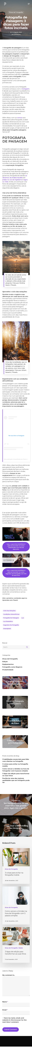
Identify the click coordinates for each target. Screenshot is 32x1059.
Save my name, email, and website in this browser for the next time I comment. (14, 1020)
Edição (5, 661)
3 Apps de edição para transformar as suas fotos (15, 774)
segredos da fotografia (11, 625)
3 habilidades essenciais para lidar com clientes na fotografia (15, 760)
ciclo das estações (9, 610)
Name (5, 1002)
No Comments (16, 34)
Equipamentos (8, 664)
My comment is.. (8, 975)
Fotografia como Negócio (12, 667)
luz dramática (8, 621)
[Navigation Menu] (29, 4)
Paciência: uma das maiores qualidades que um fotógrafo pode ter (16, 780)
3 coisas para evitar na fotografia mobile (15, 765)
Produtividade (7, 670)
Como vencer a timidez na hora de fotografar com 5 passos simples (15, 770)
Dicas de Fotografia (16, 12)
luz (22, 618)
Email (5, 1010)
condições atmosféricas (11, 614)
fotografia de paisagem (11, 618)
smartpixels (7, 628)
